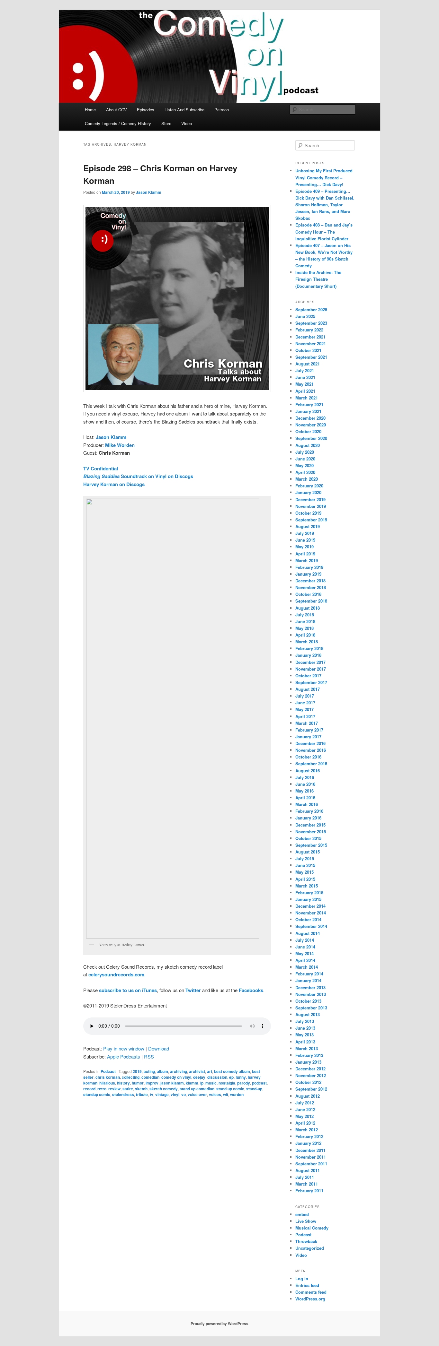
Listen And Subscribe (184, 110)
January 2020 (308, 492)
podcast (259, 1083)
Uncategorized (309, 1248)
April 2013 (305, 1042)
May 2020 (304, 465)
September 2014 (311, 926)
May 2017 (304, 709)
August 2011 (307, 1170)
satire (127, 1089)
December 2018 (310, 581)
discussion (217, 1077)
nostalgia (227, 1083)
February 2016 (309, 811)
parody (243, 1083)
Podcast (108, 1071)
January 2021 (308, 411)
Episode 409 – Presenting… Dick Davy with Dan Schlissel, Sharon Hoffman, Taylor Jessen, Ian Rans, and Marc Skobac (324, 204)
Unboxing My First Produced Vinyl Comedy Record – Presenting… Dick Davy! (324, 177)
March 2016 (306, 804)
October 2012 (308, 1082)
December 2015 (310, 825)
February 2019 (309, 567)
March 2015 (306, 886)
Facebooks (251, 990)
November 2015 (310, 831)
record (89, 1089)
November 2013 (310, 994)
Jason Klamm (148, 192)
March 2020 (306, 479)
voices (215, 1094)
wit (225, 1094)
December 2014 (310, 906)
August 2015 (307, 852)
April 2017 (305, 716)
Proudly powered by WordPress (219, 1323)
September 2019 (311, 520)
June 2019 (305, 540)
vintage (162, 1094)
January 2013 (308, 1062)
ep (231, 1077)
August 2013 (307, 1014)
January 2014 (308, 980)
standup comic (96, 1094)
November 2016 (310, 750)
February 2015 (309, 892)
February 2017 (309, 730)
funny (241, 1077)
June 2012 (305, 1109)
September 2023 (311, 323)
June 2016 (305, 784)
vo (183, 1094)
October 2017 (308, 676)
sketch (141, 1089)
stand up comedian (197, 1089)
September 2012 (311, 1089)
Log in (301, 1278)
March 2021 (306, 398)
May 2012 (304, 1116)
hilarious (107, 1083)
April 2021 (305, 391)
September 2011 (311, 1164)
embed (302, 1214)
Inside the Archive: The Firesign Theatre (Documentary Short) (318, 279)
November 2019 (310, 506)
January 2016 (308, 818)
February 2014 (309, 974)
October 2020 (308, 431)
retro (101, 1089)
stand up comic (230, 1089)
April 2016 (305, 797)
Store (166, 123)
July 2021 (304, 370)
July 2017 (304, 696)
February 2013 (309, 1055)
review (114, 1089)
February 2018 (309, 648)
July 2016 (304, 777)
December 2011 (310, 1150)
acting (149, 1071)
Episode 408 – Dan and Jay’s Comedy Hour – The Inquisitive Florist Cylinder (324, 231)
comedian (150, 1077)
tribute (142, 1094)
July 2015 (304, 858)
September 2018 (311, 601)
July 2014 (304, 940)
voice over (197, 1094)
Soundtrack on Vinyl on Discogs (138, 476)
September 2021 (311, 357)
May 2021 (304, 384)
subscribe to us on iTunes (128, 990)
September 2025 (311, 309)
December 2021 (310, 337)
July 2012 (304, 1103)
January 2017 (308, 736)
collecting (130, 1077)
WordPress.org (310, 1299)
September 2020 (311, 438)
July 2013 (304, 1021)
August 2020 (307, 445)
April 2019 (305, 554)
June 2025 (305, 316)
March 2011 (306, 1184)
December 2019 (310, 499)
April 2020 (305, 472)
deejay (199, 1077)
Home (90, 110)
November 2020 (310, 425)
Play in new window (123, 1048)
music (211, 1083)
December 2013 (310, 987)
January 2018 (308, 655)
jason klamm (172, 1083)
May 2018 (304, 628)
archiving (178, 1071)
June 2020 (305, 459)
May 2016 (304, 791)
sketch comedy (163, 1089)
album (162, 1071)
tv (151, 1094)
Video (186, 123)
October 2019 (308, 513)
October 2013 (308, 1001)
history (123, 1083)
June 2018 (305, 621)
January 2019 (308, 574)
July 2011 (304, 1177)
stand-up (254, 1089)
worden (237, 1094)
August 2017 (307, 689)
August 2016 (307, 770)
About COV (116, 110)
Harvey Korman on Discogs (114, 484)
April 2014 (305, 960)
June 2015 (305, 865)
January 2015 (308, 899)
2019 (137, 1071)
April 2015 (305, 879)
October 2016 (308, 757)
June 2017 (305, 702)
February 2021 (309, 404)
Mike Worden (120, 445)
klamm (192, 1083)
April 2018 (305, 635)
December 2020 (310, 418)
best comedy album (232, 1071)
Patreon (221, 110)
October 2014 (308, 919)
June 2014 (305, 947)
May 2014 (304, 953)
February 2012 (309, 1136)
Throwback (306, 1241)
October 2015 (308, 838)
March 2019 (306, 560)
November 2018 (310, 587)
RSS (149, 1056)
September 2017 (311, 682)
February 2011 (309, 1190)
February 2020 (309, 486)
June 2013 (305, 1028)
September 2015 (311, 845)
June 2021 (305, 377)
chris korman (107, 1077)
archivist (197, 1071)
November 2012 (310, 1075)
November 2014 (310, 913)
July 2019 (304, 533)
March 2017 (306, 723)
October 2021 (308, 350)
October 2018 (308, 594)
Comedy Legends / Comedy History (118, 123)
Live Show (305, 1221)
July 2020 (304, 452)
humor (138, 1083)
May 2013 (304, 1035)
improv (152, 1083)
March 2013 (306, 1048)
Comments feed (311, 1292)
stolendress (123, 1094)
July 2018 (304, 615)
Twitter (193, 990)
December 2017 (310, 662)
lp (201, 1083)
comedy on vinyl (176, 1077)
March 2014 (306, 967)
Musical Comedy (311, 1228)
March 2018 (306, 642)
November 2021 (310, 343)
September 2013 (311, 1008)
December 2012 (310, 1069)
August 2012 (307, 1096)
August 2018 (307, 608)
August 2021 (307, 364)
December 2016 (310, 743)
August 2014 (307, 933)
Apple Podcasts (123, 1056)
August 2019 (307, 526)
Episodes (145, 110)
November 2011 (310, 1157)
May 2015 (304, 872)
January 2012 (308, 1143)
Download (158, 1048)
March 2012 (306, 1130)
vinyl (175, 1094)
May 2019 (304, 547)
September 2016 (311, 763)
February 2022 (309, 330)
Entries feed (307, 1285)
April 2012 (305, 1123)
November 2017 (310, 669)
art (209, 1071)
